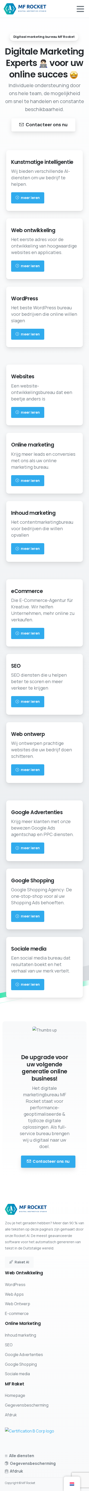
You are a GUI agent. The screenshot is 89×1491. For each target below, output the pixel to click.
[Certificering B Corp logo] (29, 1431)
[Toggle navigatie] (80, 9)
